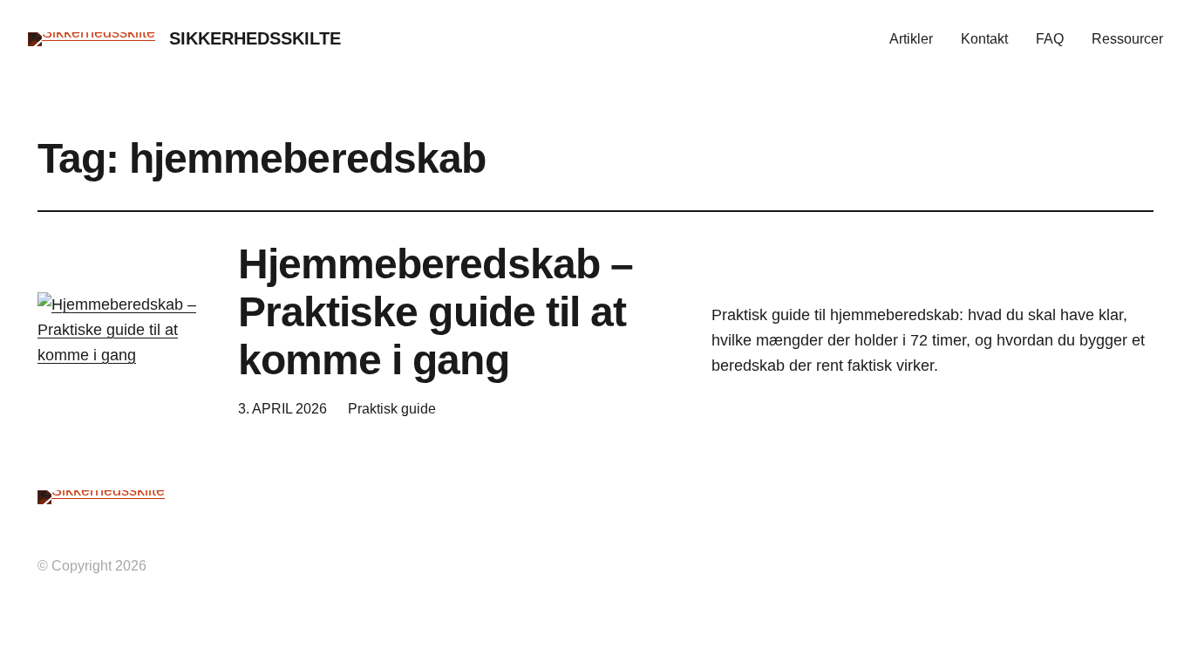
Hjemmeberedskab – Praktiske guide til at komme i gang (435, 312)
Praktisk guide (392, 408)
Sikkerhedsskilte (255, 38)
